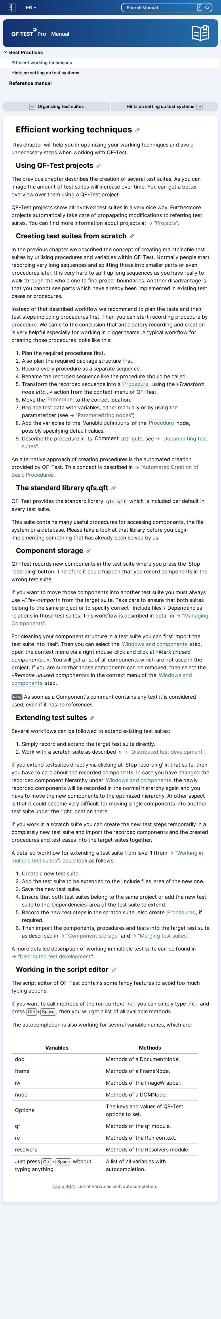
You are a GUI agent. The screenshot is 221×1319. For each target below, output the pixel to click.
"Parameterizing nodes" (104, 415)
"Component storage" (92, 936)
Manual (60, 34)
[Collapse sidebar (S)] (12, 7)
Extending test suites (51, 718)
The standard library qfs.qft (62, 488)
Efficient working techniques (42, 62)
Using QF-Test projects (54, 165)
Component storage (49, 551)
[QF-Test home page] (24, 33)
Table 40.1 (63, 1186)
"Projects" (166, 223)
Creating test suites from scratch (71, 236)
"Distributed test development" (166, 752)
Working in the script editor (62, 970)
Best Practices (26, 52)
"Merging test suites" (163, 936)
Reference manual (30, 83)
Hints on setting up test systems (45, 72)
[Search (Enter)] (207, 7)
